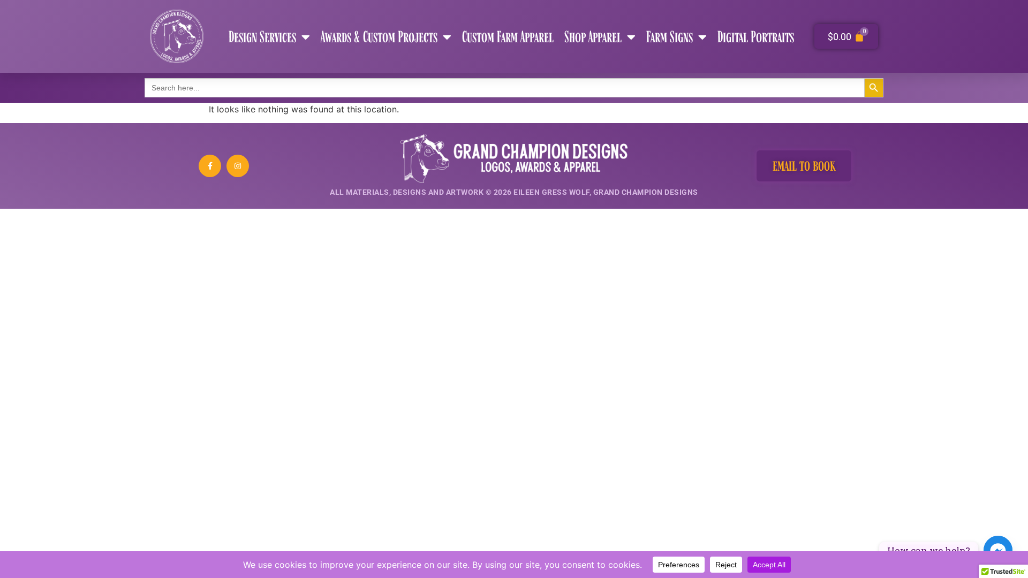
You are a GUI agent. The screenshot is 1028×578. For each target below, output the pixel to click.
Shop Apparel (593, 36)
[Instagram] (237, 166)
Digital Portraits (755, 36)
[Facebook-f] (210, 166)
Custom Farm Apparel (508, 36)
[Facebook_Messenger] (998, 550)
